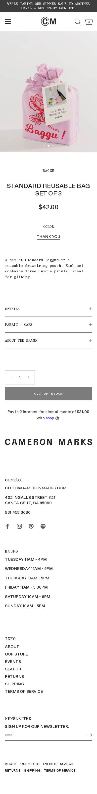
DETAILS (12, 309)
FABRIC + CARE (19, 325)
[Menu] (7, 21)
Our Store (16, 654)
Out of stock (48, 393)
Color (48, 227)
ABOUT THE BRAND (21, 340)
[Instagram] (19, 525)
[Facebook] (7, 525)
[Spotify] (43, 525)
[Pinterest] (31, 525)
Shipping (14, 683)
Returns (14, 676)
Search (13, 668)
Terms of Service (24, 691)
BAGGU (48, 170)
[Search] (77, 22)
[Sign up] (89, 735)
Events (13, 661)
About (12, 646)
